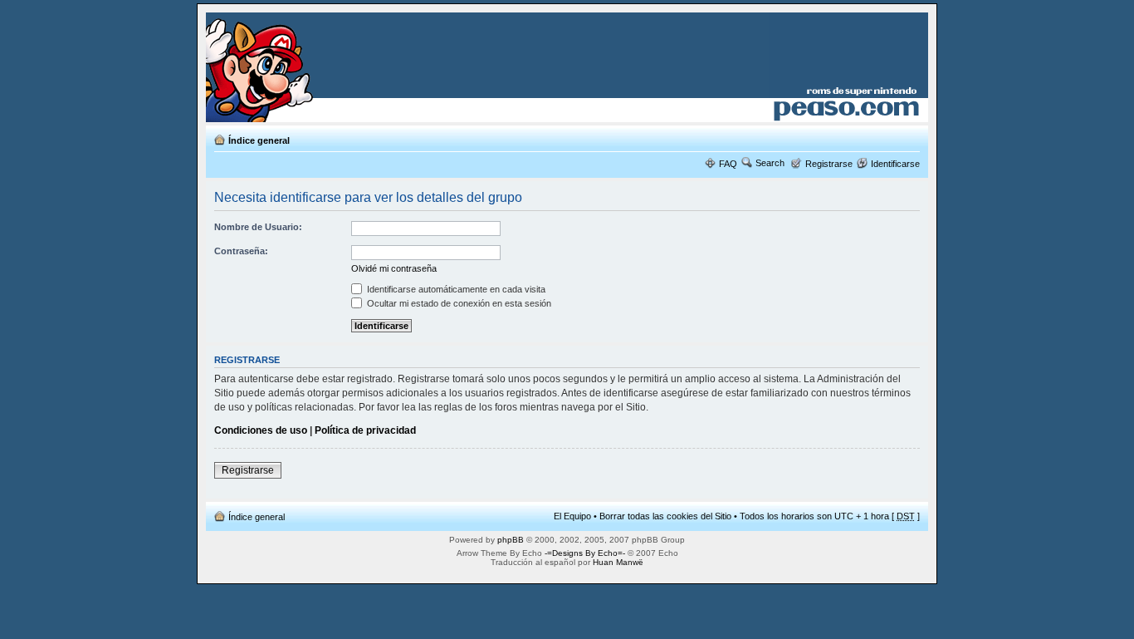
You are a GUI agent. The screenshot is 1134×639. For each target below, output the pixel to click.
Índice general (259, 140)
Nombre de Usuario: (258, 227)
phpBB (510, 539)
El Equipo (572, 516)
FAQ (728, 164)
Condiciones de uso (260, 430)
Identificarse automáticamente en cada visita (454, 289)
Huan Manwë (618, 562)
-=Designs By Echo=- (585, 553)
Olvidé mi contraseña (394, 268)
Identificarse (895, 164)
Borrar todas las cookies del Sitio (665, 516)
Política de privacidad (365, 430)
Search (770, 163)
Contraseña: (241, 251)
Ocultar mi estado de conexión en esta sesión (457, 303)
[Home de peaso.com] (302, 67)
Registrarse (829, 164)
